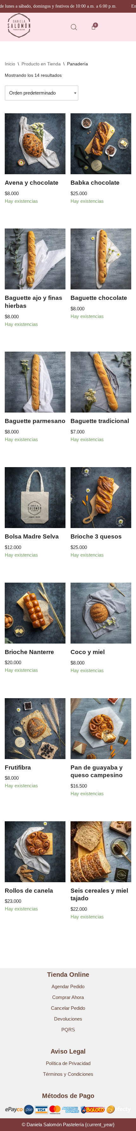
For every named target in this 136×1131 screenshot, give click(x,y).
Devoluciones (68, 1019)
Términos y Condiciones (68, 1074)
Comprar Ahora (68, 997)
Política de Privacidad (68, 1063)
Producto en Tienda (41, 63)
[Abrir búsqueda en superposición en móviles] (74, 27)
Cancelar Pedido (68, 1008)
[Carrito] (93, 27)
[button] (117, 27)
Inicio (10, 63)
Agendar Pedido (68, 986)
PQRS (68, 1029)
